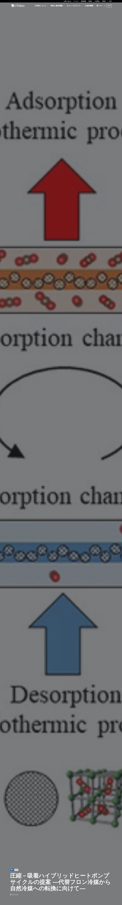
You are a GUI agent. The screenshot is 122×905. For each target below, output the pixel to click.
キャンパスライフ (73, 6)
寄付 (110, 1)
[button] (104, 6)
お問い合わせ (67, 1)
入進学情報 (89, 6)
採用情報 (83, 1)
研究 (12, 870)
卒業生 (104, 1)
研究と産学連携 (57, 6)
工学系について (40, 6)
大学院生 (97, 1)
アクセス (76, 1)
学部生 (90, 1)
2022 (16, 870)
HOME (109, 6)
